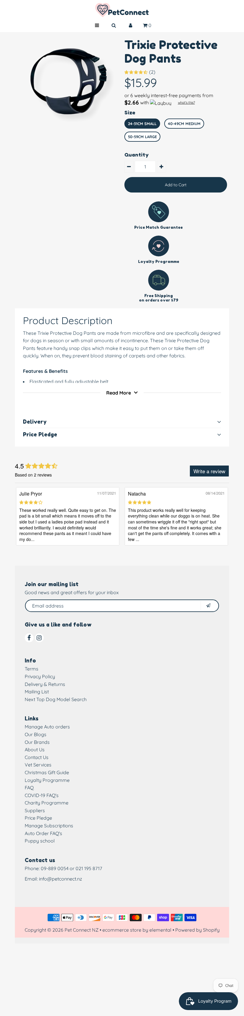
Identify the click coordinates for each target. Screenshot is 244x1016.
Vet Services (38, 765)
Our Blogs (35, 734)
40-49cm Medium (184, 123)
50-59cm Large (142, 136)
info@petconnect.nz (60, 879)
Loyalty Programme (47, 780)
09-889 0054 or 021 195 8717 (71, 868)
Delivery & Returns (45, 684)
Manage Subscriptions (49, 826)
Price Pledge (38, 818)
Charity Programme (46, 803)
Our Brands (37, 742)
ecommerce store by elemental (136, 930)
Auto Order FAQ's (43, 833)
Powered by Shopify (197, 930)
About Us (35, 749)
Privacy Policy (40, 676)
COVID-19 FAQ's (42, 795)
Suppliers (35, 810)
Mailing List (37, 692)
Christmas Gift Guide (47, 772)
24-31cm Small (142, 123)
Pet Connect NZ (81, 930)
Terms (31, 669)
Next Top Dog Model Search (56, 699)
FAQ (29, 788)
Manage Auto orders (47, 727)
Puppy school (40, 841)
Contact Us (37, 757)
